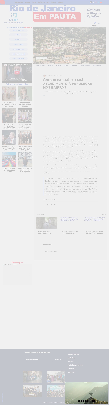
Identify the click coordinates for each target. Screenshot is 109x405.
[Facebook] (82, 401)
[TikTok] (93, 401)
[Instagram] (79, 401)
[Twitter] (86, 401)
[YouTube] (89, 401)
